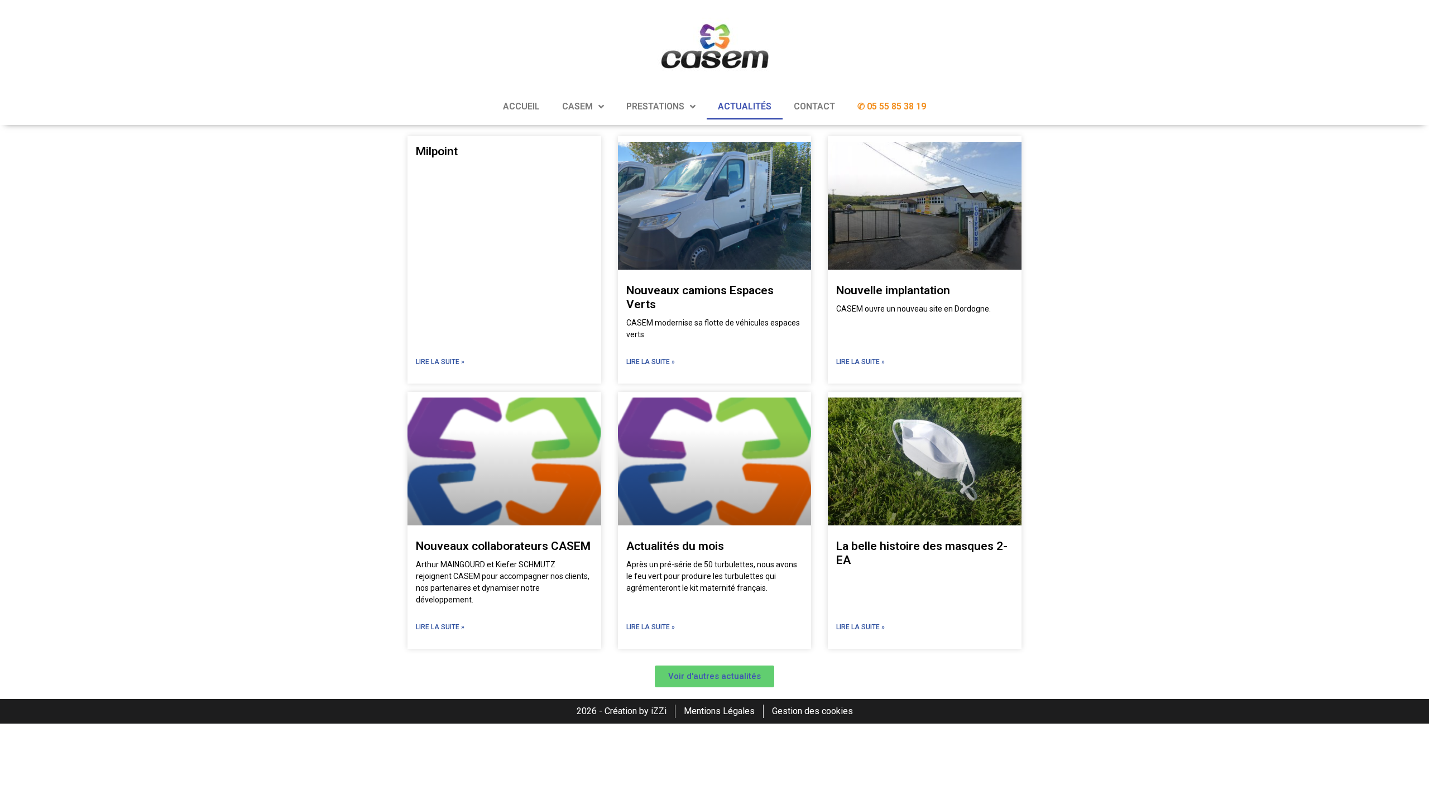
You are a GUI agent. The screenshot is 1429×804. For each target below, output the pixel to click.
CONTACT (814, 106)
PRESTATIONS (655, 106)
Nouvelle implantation (893, 290)
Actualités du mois (675, 546)
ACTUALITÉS (744, 106)
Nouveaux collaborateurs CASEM (503, 546)
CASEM (577, 106)
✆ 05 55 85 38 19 (891, 106)
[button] (714, 676)
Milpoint (437, 151)
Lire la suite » (440, 362)
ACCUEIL (521, 106)
